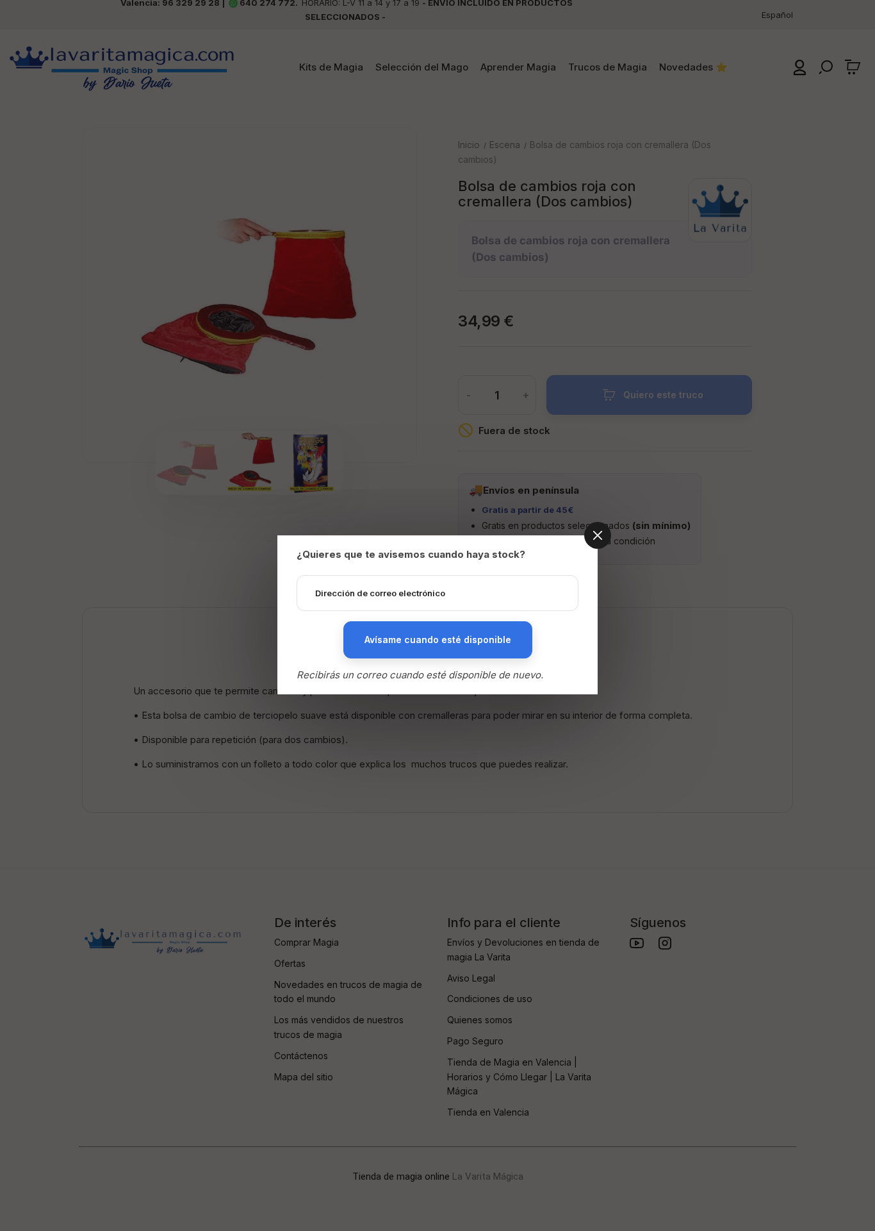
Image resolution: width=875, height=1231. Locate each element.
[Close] (597, 535)
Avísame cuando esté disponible (437, 639)
